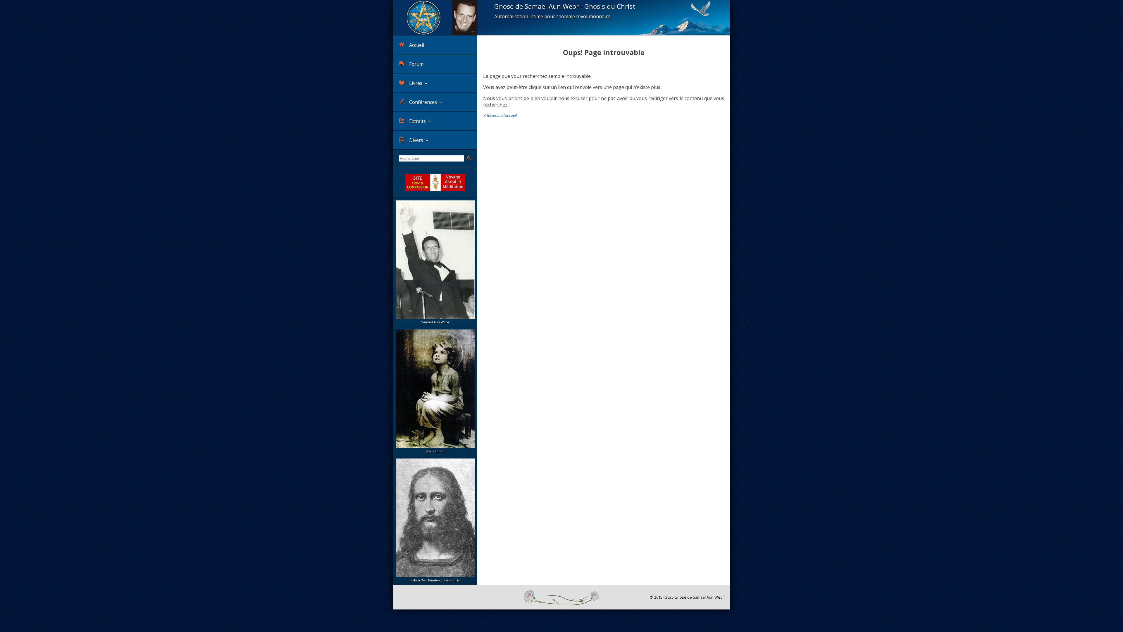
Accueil (416, 45)
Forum (416, 64)
